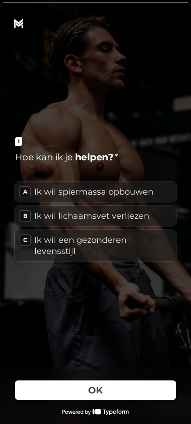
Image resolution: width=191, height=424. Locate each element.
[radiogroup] (95, 221)
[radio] (95, 192)
